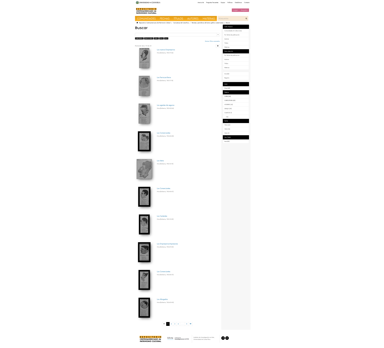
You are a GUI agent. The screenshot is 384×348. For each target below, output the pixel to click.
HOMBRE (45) (228, 104)
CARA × (156, 38)
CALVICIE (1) (228, 113)
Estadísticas (238, 2)
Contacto (247, 2)
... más (226, 117)
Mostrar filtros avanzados (212, 41)
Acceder (226, 74)
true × (166, 38)
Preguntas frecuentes (212, 2)
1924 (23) (227, 125)
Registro (244, 10)
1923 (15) (227, 129)
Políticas (230, 2)
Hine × (161, 38)
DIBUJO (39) (228, 109)
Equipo (223, 2)
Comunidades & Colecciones (233, 31)
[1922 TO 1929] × (149, 38)
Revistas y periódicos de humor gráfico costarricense (207, 23)
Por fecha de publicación (231, 35)
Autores (226, 39)
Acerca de (201, 2)
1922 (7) (226, 133)
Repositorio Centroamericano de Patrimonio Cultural (154, 23)
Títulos (226, 43)
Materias (226, 47)
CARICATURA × (139, 38)
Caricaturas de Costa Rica (181, 23)
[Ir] (246, 18)
